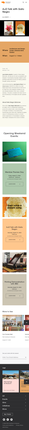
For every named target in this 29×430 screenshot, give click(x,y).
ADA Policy (5, 427)
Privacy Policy (19, 425)
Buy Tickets (7, 414)
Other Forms (5, 86)
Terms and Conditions (7, 425)
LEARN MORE (12, 239)
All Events (5, 17)
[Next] (26, 322)
